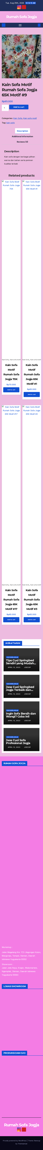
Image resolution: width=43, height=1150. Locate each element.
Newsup (37, 1141)
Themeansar (22, 1144)
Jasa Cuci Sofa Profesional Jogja (18, 741)
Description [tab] (22, 131)
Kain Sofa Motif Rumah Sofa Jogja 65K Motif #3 (32, 600)
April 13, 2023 (14, 667)
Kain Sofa (17, 118)
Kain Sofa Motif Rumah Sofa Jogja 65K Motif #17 (11, 600)
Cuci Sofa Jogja (12, 657)
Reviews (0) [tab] (22, 142)
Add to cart (18, 107)
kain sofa (10, 123)
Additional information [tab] (22, 136)
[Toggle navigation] (20, 25)
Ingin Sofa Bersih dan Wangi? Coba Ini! (21, 715)
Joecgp (27, 667)
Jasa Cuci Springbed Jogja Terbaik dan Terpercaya (20, 690)
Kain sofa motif (30, 118)
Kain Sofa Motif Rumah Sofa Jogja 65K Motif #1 (32, 374)
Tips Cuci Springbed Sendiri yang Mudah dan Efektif (20, 663)
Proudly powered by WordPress (15, 1141)
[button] (35, 25)
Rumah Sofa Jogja (21, 17)
